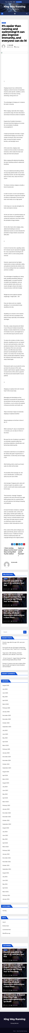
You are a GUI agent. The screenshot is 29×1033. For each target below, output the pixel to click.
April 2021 (5, 888)
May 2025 (5, 738)
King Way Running (14, 6)
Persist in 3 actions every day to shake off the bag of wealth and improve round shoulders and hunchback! (14, 665)
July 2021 (5, 876)
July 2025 (5, 730)
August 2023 (6, 783)
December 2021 (7, 858)
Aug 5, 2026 (8, 960)
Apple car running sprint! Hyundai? (21, 551)
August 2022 (6, 828)
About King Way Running (22, 1031)
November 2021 (7, 861)
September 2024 (7, 768)
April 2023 (5, 798)
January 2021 (6, 899)
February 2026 (6, 708)
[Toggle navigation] (14, 14)
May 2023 (5, 794)
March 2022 (6, 846)
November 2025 (7, 719)
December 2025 (7, 715)
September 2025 (7, 726)
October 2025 (6, 723)
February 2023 (6, 805)
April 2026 (5, 700)
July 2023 (5, 786)
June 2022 (5, 835)
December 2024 (7, 756)
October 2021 (6, 865)
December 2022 (7, 813)
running (3, 22)
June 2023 (5, 790)
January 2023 (6, 809)
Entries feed (6, 925)
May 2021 (5, 884)
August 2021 (6, 873)
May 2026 (5, 696)
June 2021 (5, 880)
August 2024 (6, 771)
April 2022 (5, 843)
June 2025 (5, 734)
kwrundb (11, 45)
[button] (26, 13)
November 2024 (7, 760)
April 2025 (5, 741)
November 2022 (7, 816)
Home (14, 1031)
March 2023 (6, 801)
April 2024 (5, 775)
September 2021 (7, 869)
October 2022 (6, 820)
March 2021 (6, 891)
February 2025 (6, 749)
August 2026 (6, 685)
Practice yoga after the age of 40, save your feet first (14, 583)
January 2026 (6, 711)
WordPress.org (6, 933)
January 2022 (6, 854)
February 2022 (6, 850)
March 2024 (6, 779)
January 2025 (6, 753)
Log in (4, 922)
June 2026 (5, 693)
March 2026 (6, 704)
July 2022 (5, 831)
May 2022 (5, 839)
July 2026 (5, 689)
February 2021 (6, 895)
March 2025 (6, 745)
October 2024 (6, 764)
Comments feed (7, 929)
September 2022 (7, 824)
